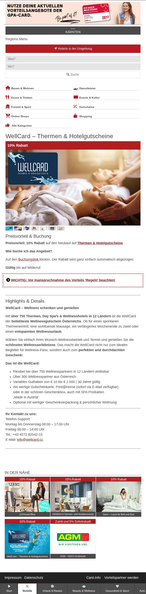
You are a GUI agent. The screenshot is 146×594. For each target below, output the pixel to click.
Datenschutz (33, 578)
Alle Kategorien (22, 125)
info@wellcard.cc (30, 440)
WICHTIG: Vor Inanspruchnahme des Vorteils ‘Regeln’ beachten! (63, 280)
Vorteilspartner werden (121, 578)
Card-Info (93, 578)
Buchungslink (29, 259)
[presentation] (9, 188)
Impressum (13, 578)
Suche (74, 74)
